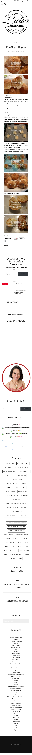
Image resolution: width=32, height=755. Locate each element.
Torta (16, 728)
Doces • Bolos (23, 519)
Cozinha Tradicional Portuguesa (16, 503)
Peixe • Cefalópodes (10, 550)
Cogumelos (16, 499)
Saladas (26, 554)
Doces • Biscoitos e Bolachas (16, 515)
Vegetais (16, 730)
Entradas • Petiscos (16, 676)
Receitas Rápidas (15, 554)
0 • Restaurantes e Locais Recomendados (16, 471)
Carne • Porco (22, 491)
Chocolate (24, 495)
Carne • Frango (10, 491)
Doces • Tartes (8, 535)
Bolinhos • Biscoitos (16, 647)
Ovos (6, 546)
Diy (16, 670)
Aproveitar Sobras (13, 483)
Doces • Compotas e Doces (16, 527)
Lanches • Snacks (16, 678)
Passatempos (16, 699)
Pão (16, 42)
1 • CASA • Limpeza (20, 475)
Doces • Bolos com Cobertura (16, 523)
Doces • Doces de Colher (16, 531)
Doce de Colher (16, 672)
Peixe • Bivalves (16, 705)
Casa (16, 666)
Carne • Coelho (16, 659)
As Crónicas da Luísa (16, 641)
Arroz (24, 483)
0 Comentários (17, 281)
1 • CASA (9, 475)
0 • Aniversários (9, 463)
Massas (19, 542)
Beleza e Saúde (16, 645)
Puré (5, 554)
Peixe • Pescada (24, 550)
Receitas (16, 715)
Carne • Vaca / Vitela (16, 664)
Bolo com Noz (17, 571)
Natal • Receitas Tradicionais (16, 686)
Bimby (17, 487)
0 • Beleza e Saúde (23, 463)
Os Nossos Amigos (16, 690)
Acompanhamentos (16, 479)
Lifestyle (16, 680)
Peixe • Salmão (16, 711)
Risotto (16, 719)
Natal (26, 542)
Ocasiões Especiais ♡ (16, 688)
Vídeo (20, 558)
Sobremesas (16, 721)
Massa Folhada (9, 542)
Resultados (16, 717)
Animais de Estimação (16, 637)
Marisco (24, 538)
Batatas (9, 487)
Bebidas (16, 643)
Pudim (16, 713)
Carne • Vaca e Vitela (11, 495)
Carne (24, 487)
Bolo (17, 567)
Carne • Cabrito (16, 657)
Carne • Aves (16, 653)
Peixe (13, 546)
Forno (8, 538)
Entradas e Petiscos (22, 535)
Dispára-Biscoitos (16, 511)
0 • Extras (8, 467)
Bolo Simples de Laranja (17, 601)
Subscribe (23, 274)
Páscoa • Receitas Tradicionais (16, 697)
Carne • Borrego (16, 655)
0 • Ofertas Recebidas (21, 467)
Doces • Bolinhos (10, 519)
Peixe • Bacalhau (23, 546)
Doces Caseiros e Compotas (16, 674)
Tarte (16, 725)
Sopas (13, 558)
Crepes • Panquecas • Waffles (16, 507)
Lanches (15, 538)
